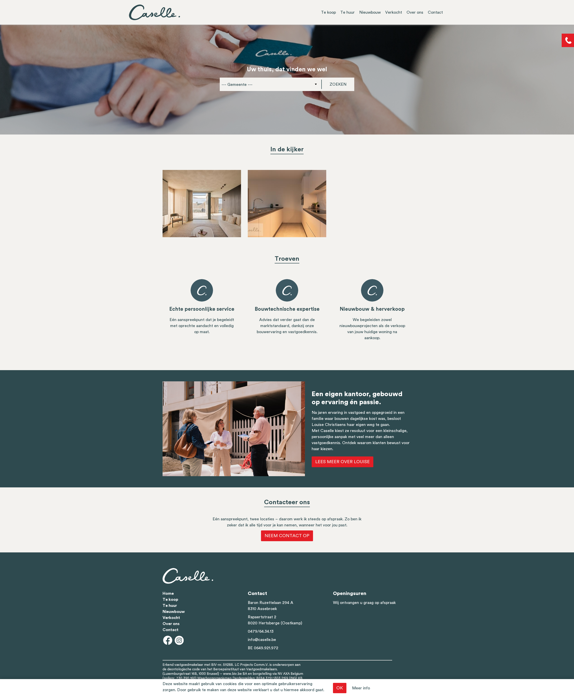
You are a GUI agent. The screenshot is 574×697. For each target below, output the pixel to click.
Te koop (328, 12)
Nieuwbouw (370, 12)
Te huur (347, 12)
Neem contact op (287, 536)
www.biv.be (232, 673)
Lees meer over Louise (342, 462)
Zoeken (338, 84)
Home (168, 593)
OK (339, 688)
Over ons (415, 12)
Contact (435, 12)
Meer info (361, 688)
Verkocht (393, 12)
